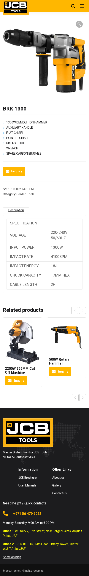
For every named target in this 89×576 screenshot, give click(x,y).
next (82, 310)
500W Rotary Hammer (59, 361)
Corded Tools (25, 194)
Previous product (75, 397)
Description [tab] (16, 210)
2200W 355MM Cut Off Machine (20, 370)
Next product (82, 397)
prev (74, 310)
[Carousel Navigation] (78, 310)
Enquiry (16, 171)
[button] (79, 24)
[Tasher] (16, 7)
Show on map (12, 557)
